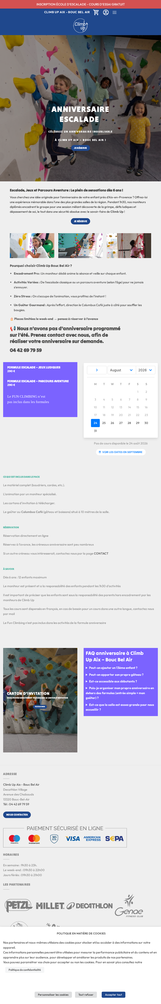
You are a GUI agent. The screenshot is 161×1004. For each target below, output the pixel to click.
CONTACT (101, 553)
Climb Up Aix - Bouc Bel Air (21, 784)
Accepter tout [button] (113, 994)
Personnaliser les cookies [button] (53, 994)
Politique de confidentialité (25, 969)
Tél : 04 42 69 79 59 (16, 804)
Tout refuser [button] (85, 994)
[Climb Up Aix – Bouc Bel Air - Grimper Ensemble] (80, 25)
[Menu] (114, 12)
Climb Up (116, 212)
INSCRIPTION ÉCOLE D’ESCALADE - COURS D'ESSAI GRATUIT (80, 4)
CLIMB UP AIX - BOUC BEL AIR (67, 12)
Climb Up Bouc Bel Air (53, 265)
